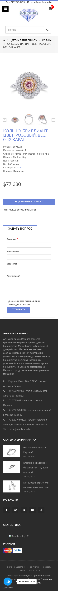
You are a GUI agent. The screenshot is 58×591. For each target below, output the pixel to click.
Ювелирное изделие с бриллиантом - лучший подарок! (35, 468)
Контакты (34, 567)
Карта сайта (34, 571)
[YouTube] (41, 510)
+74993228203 (17, 2)
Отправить (18, 310)
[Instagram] (32, 510)
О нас (9, 567)
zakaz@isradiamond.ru (41, 2)
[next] (53, 120)
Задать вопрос (20, 228)
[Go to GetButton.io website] (8, 588)
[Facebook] (6, 510)
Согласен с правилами (24, 303)
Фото (22, 571)
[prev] (4, 120)
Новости (47, 567)
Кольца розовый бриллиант (23, 210)
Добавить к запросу (31, 202)
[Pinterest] (24, 510)
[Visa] (12, 550)
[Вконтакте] (15, 510)
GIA (19, 168)
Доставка (20, 567)
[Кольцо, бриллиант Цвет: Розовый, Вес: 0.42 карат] (15, 120)
